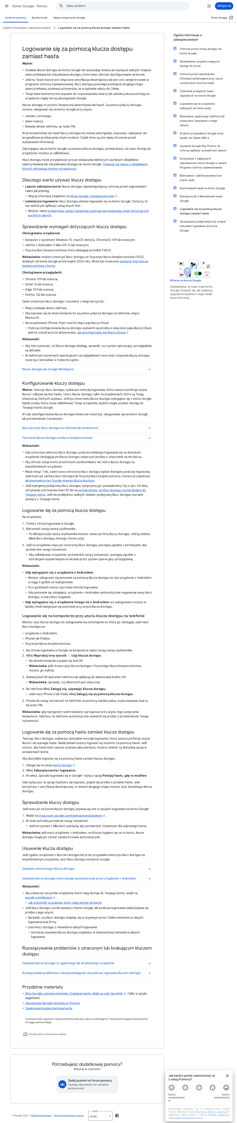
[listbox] (100, 1116)
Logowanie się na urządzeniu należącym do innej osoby (197, 106)
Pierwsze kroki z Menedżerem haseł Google (201, 199)
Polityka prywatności (41, 1115)
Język (95, 1111)
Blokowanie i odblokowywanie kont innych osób (201, 178)
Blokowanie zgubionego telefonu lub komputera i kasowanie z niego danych (202, 121)
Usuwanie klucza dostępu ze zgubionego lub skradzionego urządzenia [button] (68, 963)
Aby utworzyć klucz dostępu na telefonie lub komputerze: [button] (60, 428)
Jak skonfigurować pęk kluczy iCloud (101, 332)
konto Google (62, 765)
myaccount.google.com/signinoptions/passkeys (70, 816)
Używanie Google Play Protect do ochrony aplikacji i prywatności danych (203, 148)
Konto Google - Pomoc (29, 6)
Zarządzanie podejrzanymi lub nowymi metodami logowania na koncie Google (203, 226)
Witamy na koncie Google (185, 280)
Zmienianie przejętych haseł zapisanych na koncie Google (198, 93)
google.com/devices (38, 898)
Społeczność (40, 17)
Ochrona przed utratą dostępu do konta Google (201, 51)
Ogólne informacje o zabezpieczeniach (187, 37)
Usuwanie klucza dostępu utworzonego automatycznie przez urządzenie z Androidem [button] (79, 878)
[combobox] (127, 6)
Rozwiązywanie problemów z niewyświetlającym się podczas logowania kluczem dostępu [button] (81, 973)
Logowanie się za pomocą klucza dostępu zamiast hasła (200, 211)
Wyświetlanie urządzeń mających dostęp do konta (200, 64)
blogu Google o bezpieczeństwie (92, 196)
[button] (6, 5)
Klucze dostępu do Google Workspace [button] (48, 369)
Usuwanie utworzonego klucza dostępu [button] (48, 869)
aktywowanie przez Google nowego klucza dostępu (59, 481)
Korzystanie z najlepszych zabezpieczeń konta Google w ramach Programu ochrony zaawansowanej (203, 163)
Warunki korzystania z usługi (69, 1115)
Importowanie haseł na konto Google (202, 188)
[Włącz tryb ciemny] (117, 1115)
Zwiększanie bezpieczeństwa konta (48, 1008)
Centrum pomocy (15, 17)
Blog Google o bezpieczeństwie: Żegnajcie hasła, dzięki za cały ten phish (74, 994)
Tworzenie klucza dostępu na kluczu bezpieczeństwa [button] (57, 438)
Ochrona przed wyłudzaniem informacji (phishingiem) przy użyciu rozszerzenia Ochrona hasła (201, 78)
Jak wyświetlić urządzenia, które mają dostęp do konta (64, 903)
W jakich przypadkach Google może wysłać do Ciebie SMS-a (201, 136)
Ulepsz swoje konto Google (69, 17)
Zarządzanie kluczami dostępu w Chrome (52, 1003)
